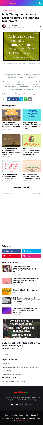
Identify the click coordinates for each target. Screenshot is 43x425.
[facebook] (12, 404)
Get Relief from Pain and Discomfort (13, 381)
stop (32, 94)
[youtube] (21, 404)
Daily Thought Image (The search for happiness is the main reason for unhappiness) (26, 280)
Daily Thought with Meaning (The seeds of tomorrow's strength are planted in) (25, 310)
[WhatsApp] (26, 99)
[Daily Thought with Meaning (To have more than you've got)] (11, 166)
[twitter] (17, 404)
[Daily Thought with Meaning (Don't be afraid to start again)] (21, 328)
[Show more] (34, 99)
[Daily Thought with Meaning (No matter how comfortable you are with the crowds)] (7, 300)
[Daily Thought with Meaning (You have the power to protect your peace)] (31, 115)
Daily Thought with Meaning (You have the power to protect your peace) (31, 126)
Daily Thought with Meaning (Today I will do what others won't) (31, 176)
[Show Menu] (3, 3)
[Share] (39, 26)
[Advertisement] (21, 220)
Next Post (36, 193)
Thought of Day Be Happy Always (25, 290)
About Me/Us (6, 363)
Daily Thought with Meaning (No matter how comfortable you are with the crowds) (26, 300)
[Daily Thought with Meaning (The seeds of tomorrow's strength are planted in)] (7, 310)
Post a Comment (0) (21, 187)
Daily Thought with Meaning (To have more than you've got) (10, 176)
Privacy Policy (6, 371)
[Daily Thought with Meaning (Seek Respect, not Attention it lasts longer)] (11, 140)
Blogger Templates (23, 420)
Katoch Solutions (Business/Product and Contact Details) (20, 367)
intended (27, 94)
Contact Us (34, 415)
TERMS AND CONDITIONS (11, 378)
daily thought (11, 10)
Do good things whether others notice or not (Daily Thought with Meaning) (31, 151)
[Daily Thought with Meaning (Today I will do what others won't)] (31, 166)
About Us (14, 415)
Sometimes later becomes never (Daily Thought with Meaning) (11, 124)
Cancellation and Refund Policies (12, 374)
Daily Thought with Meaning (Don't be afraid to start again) (21, 344)
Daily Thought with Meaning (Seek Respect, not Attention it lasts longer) (11, 151)
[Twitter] (21, 99)
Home (4, 10)
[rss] (30, 404)
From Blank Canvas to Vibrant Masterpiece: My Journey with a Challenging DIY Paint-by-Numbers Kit (26, 269)
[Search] (40, 3)
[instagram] (26, 404)
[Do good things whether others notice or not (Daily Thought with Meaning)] (31, 140)
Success (38, 94)
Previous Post (7, 193)
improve (20, 94)
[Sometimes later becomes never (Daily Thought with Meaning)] (11, 115)
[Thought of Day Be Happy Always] (7, 291)
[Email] (30, 99)
